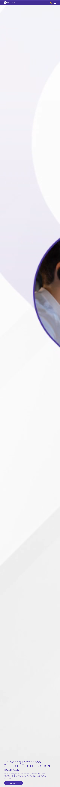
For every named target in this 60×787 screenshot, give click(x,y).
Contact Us (13, 783)
